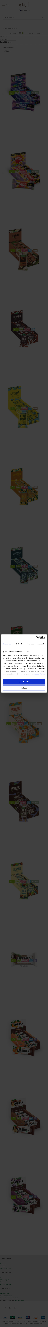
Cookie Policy (39, 674)
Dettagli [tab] (19, 644)
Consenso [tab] (7, 644)
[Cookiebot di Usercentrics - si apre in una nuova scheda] (35, 637)
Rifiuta (24, 688)
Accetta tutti (24, 682)
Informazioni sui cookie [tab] (36, 644)
